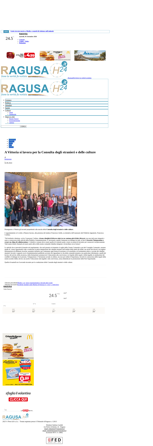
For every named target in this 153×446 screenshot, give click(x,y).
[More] (53, 166)
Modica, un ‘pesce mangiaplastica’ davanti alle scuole (35, 283)
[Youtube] (2, 47)
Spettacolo (12, 114)
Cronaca (8, 100)
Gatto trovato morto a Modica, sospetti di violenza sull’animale (32, 31)
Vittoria (11, 147)
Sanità (7, 108)
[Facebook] (1, 47)
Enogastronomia (14, 121)
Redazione (22, 43)
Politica (8, 103)
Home (11, 143)
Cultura (8, 110)
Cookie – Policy (24, 41)
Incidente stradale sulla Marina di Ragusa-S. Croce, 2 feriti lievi (38, 285)
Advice (11, 122)
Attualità (8, 105)
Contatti (22, 39)
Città (10, 145)
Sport (11, 112)
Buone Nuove (14, 119)
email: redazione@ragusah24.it (54, 429)
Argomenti (12, 139)
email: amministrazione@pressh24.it (54, 431)
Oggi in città (10, 117)
